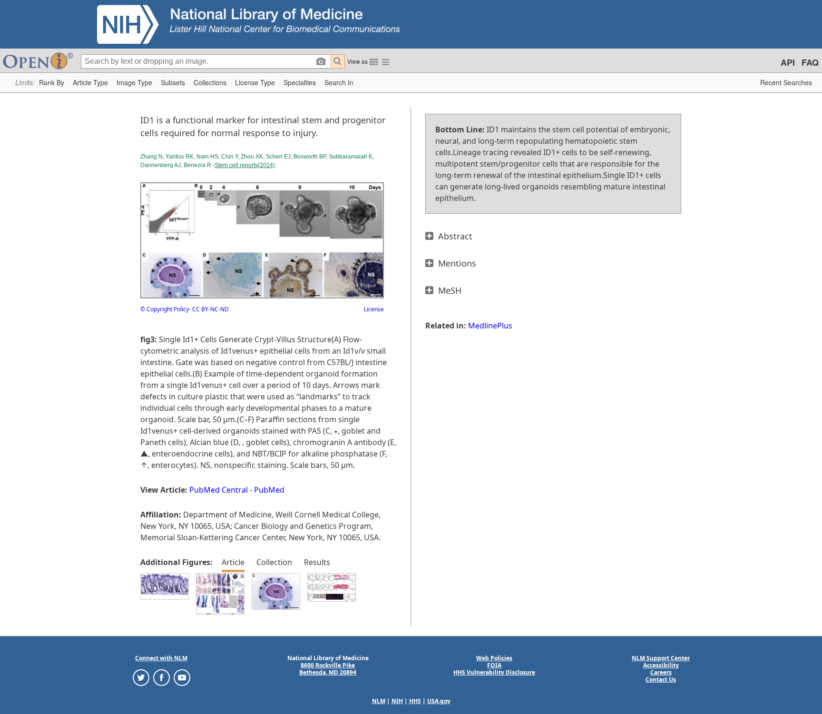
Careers (661, 672)
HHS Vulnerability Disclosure (494, 672)
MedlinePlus (490, 325)
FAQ (810, 62)
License (374, 309)
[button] (51, 82)
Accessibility (661, 665)
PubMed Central (218, 490)
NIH (397, 701)
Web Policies (494, 658)
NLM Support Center (661, 658)
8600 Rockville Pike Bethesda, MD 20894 (327, 668)
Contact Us (661, 679)
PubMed (269, 490)
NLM (378, 701)
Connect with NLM (161, 658)
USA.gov (438, 701)
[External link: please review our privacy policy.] (141, 677)
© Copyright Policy (164, 309)
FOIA (494, 665)
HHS (415, 701)
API (788, 62)
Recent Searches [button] (786, 82)
